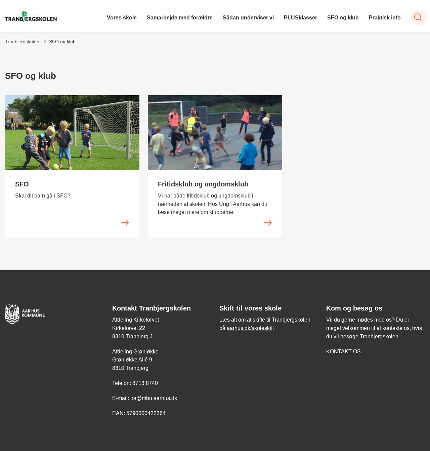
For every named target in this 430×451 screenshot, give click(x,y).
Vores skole (122, 17)
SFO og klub (343, 17)
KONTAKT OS (343, 351)
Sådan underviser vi (248, 17)
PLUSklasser (300, 17)
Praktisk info (385, 17)
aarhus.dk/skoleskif (249, 328)
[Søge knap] (418, 17)
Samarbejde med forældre (180, 17)
